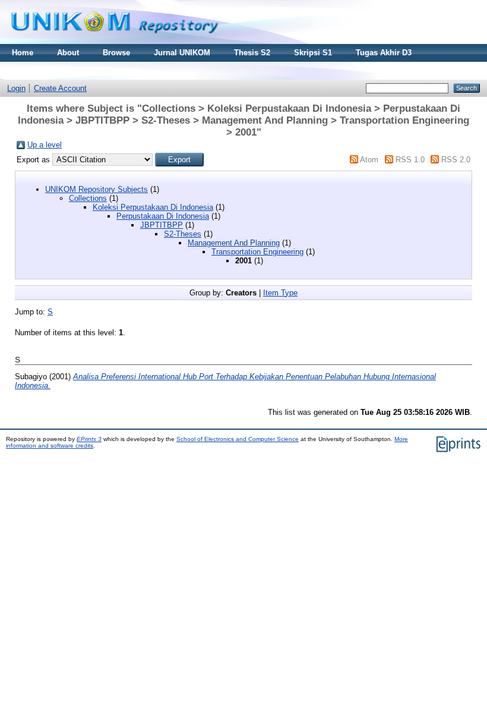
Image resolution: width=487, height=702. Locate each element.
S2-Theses (182, 233)
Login (16, 88)
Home (22, 52)
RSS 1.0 (410, 159)
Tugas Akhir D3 (384, 52)
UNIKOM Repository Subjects (96, 189)
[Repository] (114, 41)
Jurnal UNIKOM (182, 52)
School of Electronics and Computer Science (237, 439)
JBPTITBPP (161, 225)
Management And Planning (234, 242)
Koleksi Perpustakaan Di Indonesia (153, 207)
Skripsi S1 (313, 52)
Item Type (280, 292)
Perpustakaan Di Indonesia (162, 216)
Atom (369, 159)
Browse (116, 52)
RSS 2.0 (455, 159)
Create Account (60, 88)
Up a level (44, 144)
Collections (88, 198)
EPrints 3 (89, 439)
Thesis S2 (252, 52)
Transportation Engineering (257, 251)
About (68, 52)
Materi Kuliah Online (49, 70)
